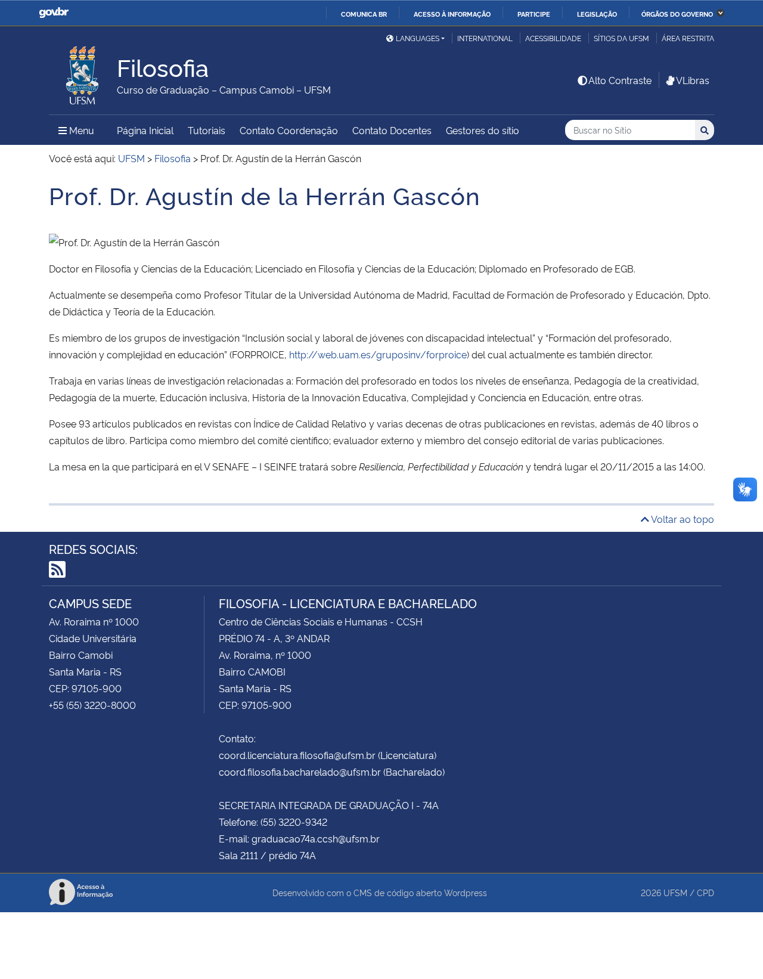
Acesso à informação (452, 13)
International (485, 38)
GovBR (54, 12)
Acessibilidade (553, 38)
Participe (533, 13)
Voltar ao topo (681, 518)
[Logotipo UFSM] (83, 72)
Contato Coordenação (289, 130)
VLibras (692, 79)
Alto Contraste (620, 79)
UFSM (675, 892)
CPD (705, 892)
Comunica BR (364, 13)
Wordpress (465, 892)
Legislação (597, 13)
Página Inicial (145, 130)
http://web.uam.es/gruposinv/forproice (378, 354)
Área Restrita (688, 38)
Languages (417, 38)
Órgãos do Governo (677, 13)
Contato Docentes (392, 130)
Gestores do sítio (482, 130)
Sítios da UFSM (621, 38)
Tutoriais (206, 130)
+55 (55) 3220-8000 (92, 704)
